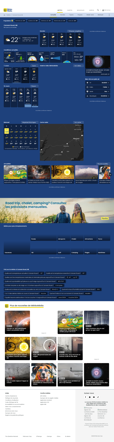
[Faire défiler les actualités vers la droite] (110, 174)
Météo (9, 15)
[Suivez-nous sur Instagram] (90, 397)
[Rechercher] (98, 10)
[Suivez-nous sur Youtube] (94, 397)
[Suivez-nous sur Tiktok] (98, 397)
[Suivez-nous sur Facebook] (85, 397)
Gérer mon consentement (13, 406)
